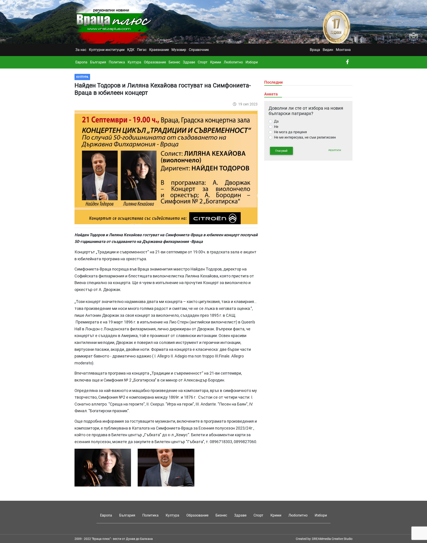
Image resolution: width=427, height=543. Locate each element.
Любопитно (233, 62)
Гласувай (281, 150)
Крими (215, 62)
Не (276, 127)
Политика (117, 62)
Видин (328, 50)
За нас (80, 50)
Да (276, 121)
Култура (134, 62)
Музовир (178, 50)
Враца (315, 50)
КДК (130, 50)
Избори (252, 62)
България (98, 62)
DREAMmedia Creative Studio (332, 539)
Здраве (189, 62)
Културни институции (107, 50)
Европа (81, 62)
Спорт (202, 62)
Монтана (343, 50)
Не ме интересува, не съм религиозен (305, 137)
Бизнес (174, 62)
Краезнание (159, 50)
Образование (155, 62)
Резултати (334, 150)
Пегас (142, 50)
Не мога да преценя (290, 132)
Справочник (199, 50)
